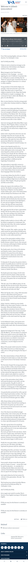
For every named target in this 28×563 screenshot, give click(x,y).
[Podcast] (18, 547)
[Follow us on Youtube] (9, 547)
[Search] (24, 561)
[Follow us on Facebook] (2, 547)
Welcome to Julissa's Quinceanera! (12, 39)
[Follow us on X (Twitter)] (5, 547)
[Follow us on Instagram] (12, 547)
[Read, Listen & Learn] (4, 561)
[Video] (11, 561)
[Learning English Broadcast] (17, 561)
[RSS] (15, 547)
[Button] (25, 15)
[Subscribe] (22, 547)
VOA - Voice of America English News (13, 41)
